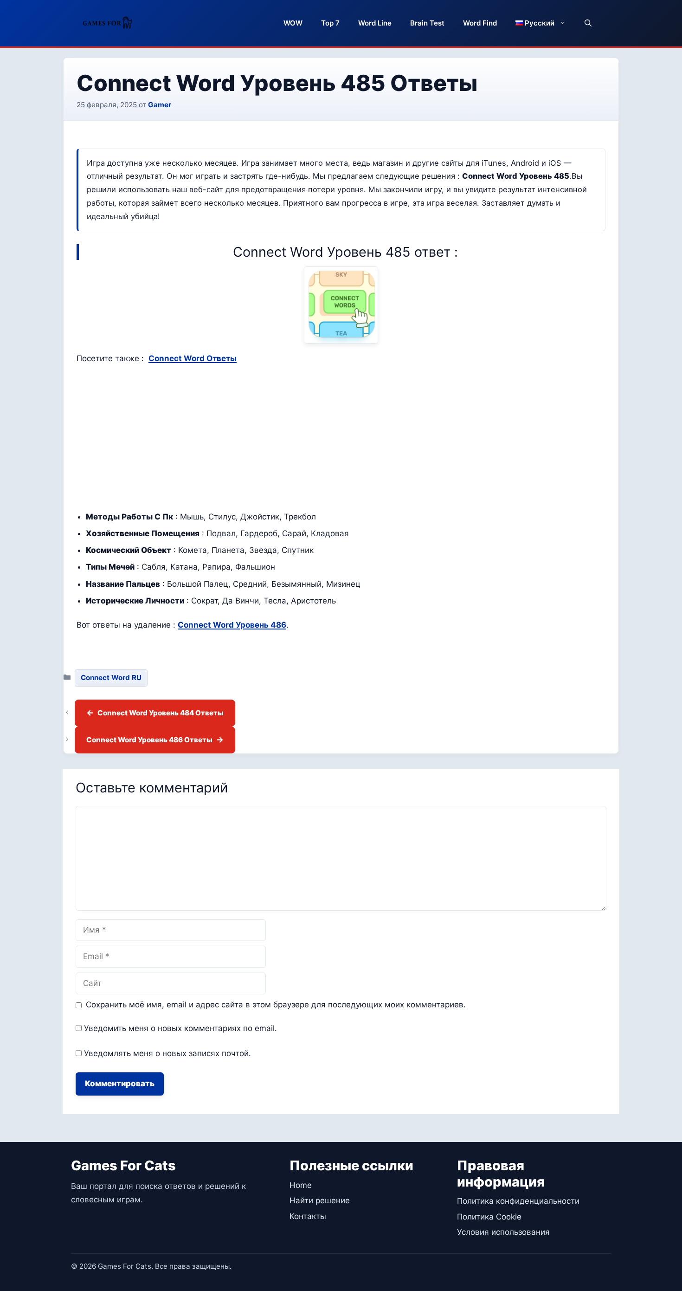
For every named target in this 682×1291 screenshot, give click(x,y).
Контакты (308, 1216)
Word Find (480, 23)
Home (301, 1185)
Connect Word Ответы (192, 358)
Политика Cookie (489, 1216)
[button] (588, 23)
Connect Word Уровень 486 (232, 624)
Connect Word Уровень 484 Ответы (160, 712)
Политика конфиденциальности (518, 1201)
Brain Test (427, 23)
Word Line (375, 23)
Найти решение (320, 1200)
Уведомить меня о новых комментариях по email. (180, 1028)
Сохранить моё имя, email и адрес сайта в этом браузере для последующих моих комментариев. (276, 1004)
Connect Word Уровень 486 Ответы (149, 739)
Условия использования (503, 1232)
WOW (292, 23)
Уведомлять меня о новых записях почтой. (167, 1053)
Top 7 (330, 23)
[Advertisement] (341, 438)
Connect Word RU (111, 677)
